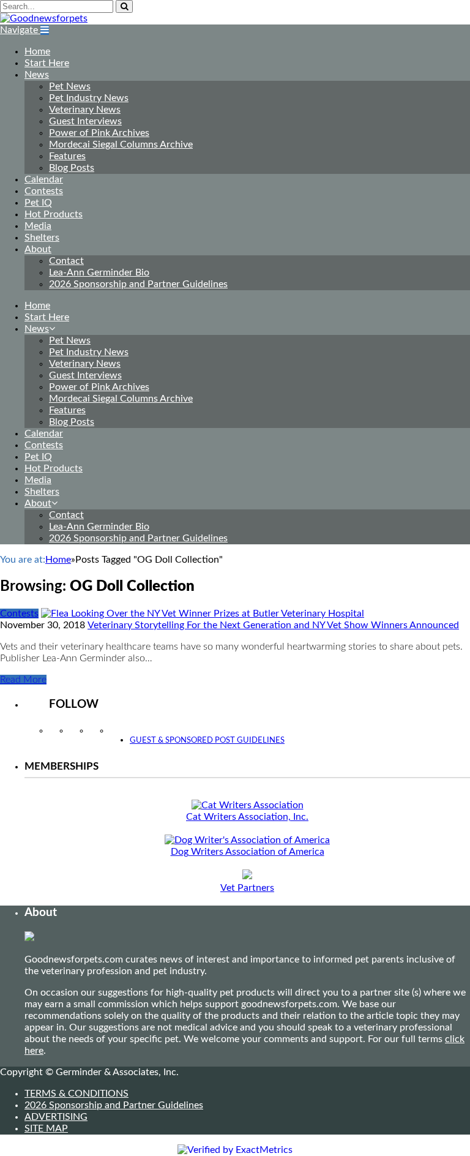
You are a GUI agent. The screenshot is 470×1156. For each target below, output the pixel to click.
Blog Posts (71, 168)
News (36, 75)
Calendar (43, 179)
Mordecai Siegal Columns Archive (121, 144)
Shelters (41, 237)
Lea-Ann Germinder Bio (99, 272)
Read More (23, 680)
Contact (66, 261)
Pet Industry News (89, 98)
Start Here (46, 63)
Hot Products (53, 214)
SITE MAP (46, 1128)
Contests (43, 191)
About (37, 249)
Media (37, 226)
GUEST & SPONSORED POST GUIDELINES (207, 741)
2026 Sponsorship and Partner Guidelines (138, 284)
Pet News (70, 86)
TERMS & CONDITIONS (76, 1093)
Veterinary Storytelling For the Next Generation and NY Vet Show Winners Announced (273, 625)
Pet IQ (38, 203)
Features (67, 156)
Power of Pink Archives (99, 133)
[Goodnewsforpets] (44, 18)
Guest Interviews (85, 121)
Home (37, 51)
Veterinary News (85, 109)
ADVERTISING (56, 1117)
